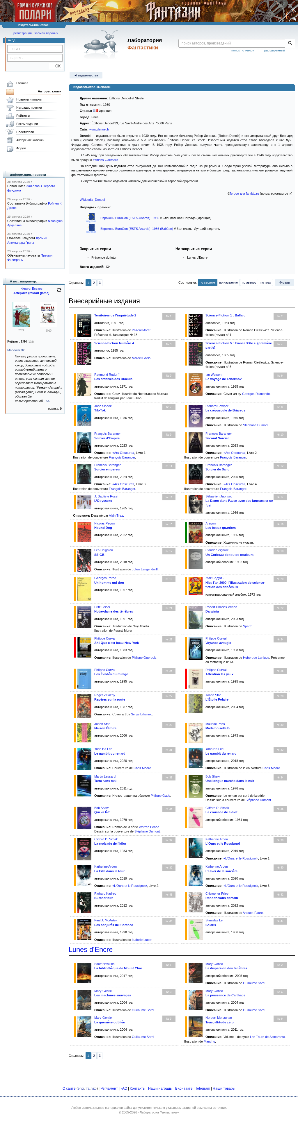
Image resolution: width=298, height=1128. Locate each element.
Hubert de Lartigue (256, 657)
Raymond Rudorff (106, 374)
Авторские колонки (30, 140)
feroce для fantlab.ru (244, 193)
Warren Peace (149, 827)
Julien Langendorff (145, 569)
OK (56, 66)
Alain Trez (116, 515)
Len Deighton (103, 550)
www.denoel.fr (99, 129)
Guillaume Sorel (254, 983)
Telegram (202, 1088)
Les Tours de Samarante (267, 1037)
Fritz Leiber (102, 607)
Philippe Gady (160, 795)
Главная (22, 83)
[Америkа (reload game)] (21, 325)
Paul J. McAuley (105, 920)
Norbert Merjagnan (218, 1017)
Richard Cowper (216, 406)
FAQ (123, 1088)
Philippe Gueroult (144, 657)
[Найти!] (290, 43)
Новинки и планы (29, 99)
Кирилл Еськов (31, 288)
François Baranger (107, 433)
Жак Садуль (214, 578)
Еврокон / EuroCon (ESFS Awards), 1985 (130, 218)
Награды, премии (29, 107)
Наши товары (224, 1088)
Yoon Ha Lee (103, 749)
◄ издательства (86, 75)
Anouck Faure (253, 912)
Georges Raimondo (256, 393)
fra (88, 1088)
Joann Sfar (213, 695)
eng (81, 1088)
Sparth (247, 626)
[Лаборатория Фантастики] (102, 44)
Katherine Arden (216, 839)
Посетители (25, 132)
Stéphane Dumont (255, 425)
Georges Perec (105, 578)
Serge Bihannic (141, 714)
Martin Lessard (105, 776)
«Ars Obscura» (123, 452)
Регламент (109, 1088)
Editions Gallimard (105, 160)
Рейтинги (23, 115)
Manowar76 (15, 350)
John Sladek (103, 406)
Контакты (138, 1088)
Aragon (210, 523)
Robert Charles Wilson (221, 607)
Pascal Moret (141, 330)
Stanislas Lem (215, 920)
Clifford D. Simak (217, 808)
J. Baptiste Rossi (106, 496)
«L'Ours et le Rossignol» (241, 858)
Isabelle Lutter (141, 939)
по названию (228, 282)
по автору (249, 282)
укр (94, 1088)
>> (48, 401)
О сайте (69, 1088)
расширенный (274, 50)
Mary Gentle (214, 964)
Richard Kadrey (105, 893)
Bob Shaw (212, 776)
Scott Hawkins (104, 964)
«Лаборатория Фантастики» (158, 1112)
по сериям (207, 282)
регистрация (22, 33)
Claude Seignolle (217, 550)
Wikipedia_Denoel (92, 199)
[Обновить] (59, 292)
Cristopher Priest (217, 893)
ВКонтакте (184, 1088)
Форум (21, 148)
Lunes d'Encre (91, 949)
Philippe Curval (104, 638)
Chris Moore (142, 768)
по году (265, 282)
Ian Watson (213, 374)
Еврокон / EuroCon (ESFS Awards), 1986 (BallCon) (137, 228)
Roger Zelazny (104, 695)
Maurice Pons (215, 724)
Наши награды (160, 1088)
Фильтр (284, 282)
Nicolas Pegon (104, 523)
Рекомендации (27, 124)
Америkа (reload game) (31, 293)
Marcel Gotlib (141, 358)
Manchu (209, 1041)
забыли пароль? (46, 33)
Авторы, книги (49, 91)
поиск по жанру (242, 50)
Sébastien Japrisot (218, 496)
